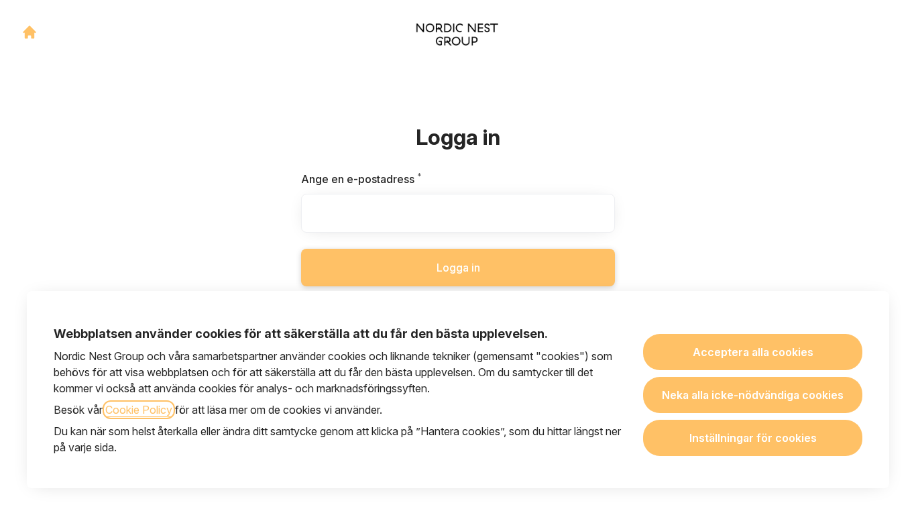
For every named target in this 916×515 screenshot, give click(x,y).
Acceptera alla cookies (753, 352)
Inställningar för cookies (753, 438)
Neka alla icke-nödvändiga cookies (753, 395)
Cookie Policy (138, 409)
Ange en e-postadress (393, 179)
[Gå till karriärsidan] (29, 32)
